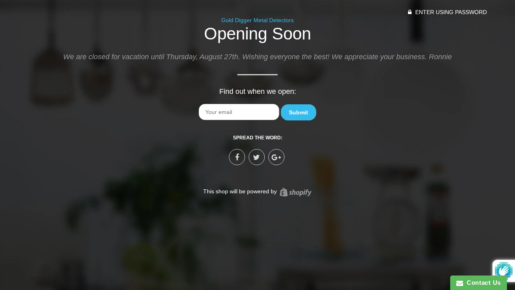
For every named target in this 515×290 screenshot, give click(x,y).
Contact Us (482, 282)
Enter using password (450, 12)
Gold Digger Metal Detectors (257, 20)
